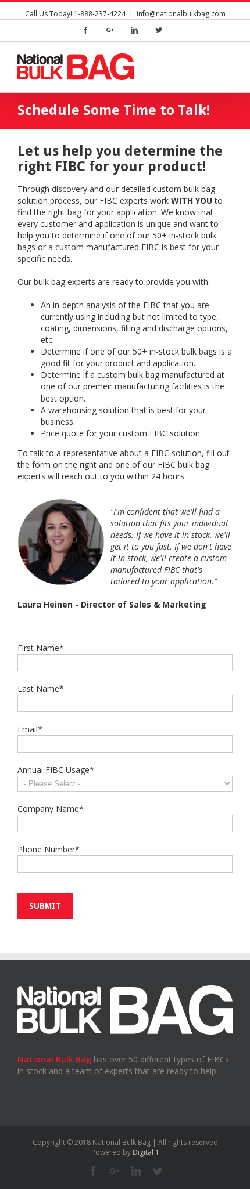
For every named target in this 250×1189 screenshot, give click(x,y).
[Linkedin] (134, 30)
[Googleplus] (109, 30)
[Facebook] (85, 30)
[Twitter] (158, 30)
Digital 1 (146, 1152)
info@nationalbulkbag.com (181, 14)
